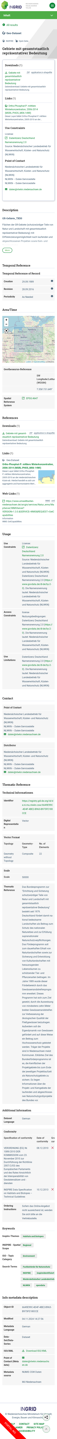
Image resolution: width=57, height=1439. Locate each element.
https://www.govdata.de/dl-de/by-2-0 (37, 584)
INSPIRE (27, 1273)
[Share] (46, 1417)
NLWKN (26, 1285)
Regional (27, 1245)
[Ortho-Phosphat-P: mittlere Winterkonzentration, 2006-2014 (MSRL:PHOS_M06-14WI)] (46, 477)
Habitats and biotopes (33, 1236)
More (7, 250)
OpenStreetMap (39, 361)
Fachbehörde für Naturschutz (36, 1267)
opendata (40, 1285)
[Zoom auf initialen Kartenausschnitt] (6, 331)
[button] (6, 320)
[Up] (46, 1429)
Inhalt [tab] (7, 15)
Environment (29, 1256)
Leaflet (28, 361)
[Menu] (52, 5)
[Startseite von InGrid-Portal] (19, 5)
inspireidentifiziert (45, 1273)
